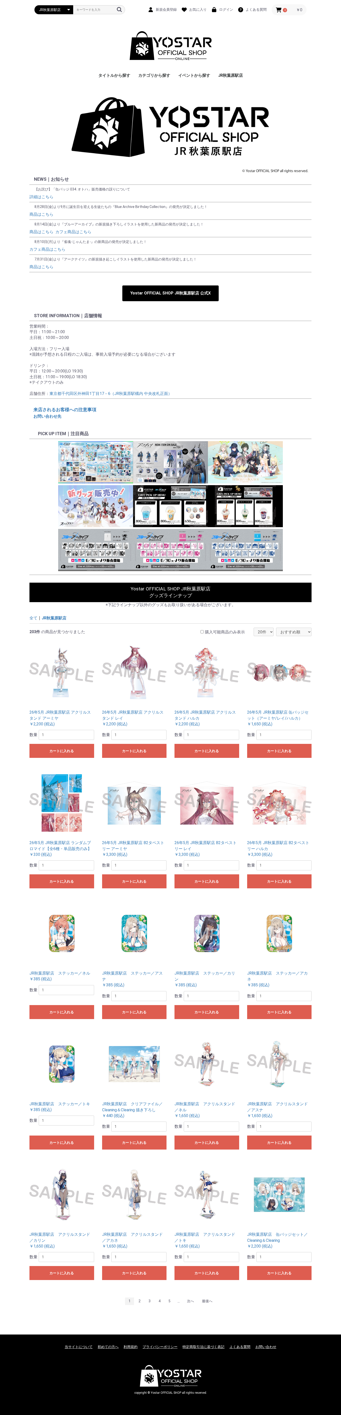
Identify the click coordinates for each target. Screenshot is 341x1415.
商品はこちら (41, 214)
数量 (33, 734)
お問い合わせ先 (47, 416)
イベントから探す (194, 75)
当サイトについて (79, 1347)
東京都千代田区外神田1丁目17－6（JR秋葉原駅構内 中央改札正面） (110, 393)
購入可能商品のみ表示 (225, 632)
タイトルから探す (114, 75)
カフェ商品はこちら (73, 231)
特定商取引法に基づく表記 (203, 1347)
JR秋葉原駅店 (230, 75)
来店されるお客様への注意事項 (64, 409)
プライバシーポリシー (160, 1347)
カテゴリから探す (154, 75)
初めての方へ (108, 1347)
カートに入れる (61, 751)
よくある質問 (239, 1347)
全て (33, 618)
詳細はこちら (41, 196)
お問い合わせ (265, 1347)
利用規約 (131, 1347)
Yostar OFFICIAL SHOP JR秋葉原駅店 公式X (170, 293)
